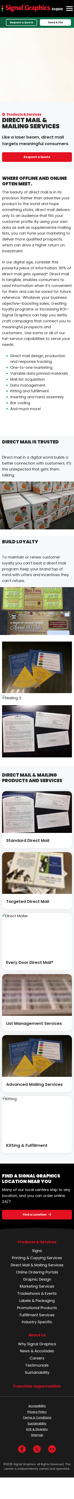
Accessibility (37, 1406)
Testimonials (37, 1365)
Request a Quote (21, 22)
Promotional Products (37, 1307)
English (57, 9)
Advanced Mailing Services (34, 1084)
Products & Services (24, 114)
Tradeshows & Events (37, 1293)
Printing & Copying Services (37, 1257)
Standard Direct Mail (27, 840)
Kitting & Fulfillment (26, 1145)
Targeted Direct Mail (27, 901)
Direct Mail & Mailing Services (37, 1265)
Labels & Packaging (37, 1300)
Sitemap (37, 1435)
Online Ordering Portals (37, 1272)
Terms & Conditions (37, 1418)
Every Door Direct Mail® (29, 962)
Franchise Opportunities (37, 1386)
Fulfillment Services (37, 1314)
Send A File (55, 22)
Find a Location (34, 1215)
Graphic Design (37, 1279)
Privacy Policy (37, 1412)
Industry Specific (37, 1321)
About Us (37, 1335)
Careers (37, 1358)
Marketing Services (37, 1286)
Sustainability (37, 1372)
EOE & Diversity (37, 1429)
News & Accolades (37, 1350)
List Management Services (34, 1023)
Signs (37, 1250)
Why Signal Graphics (37, 1344)
